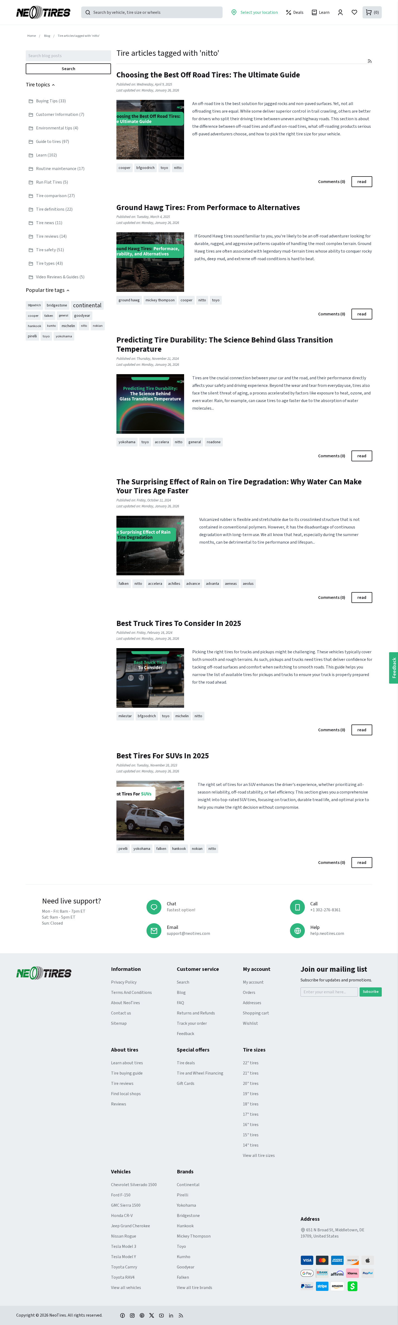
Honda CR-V (122, 1216)
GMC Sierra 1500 (126, 1205)
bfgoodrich (34, 305)
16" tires (251, 1125)
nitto (84, 326)
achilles (174, 583)
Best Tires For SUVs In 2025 (162, 756)
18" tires (251, 1104)
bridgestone (57, 305)
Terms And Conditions (131, 993)
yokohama (64, 336)
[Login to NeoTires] (340, 12)
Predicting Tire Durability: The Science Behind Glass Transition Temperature (224, 345)
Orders (249, 993)
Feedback (185, 1034)
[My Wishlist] (354, 12)
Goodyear (185, 1267)
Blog (181, 993)
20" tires (251, 1083)
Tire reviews (122, 1083)
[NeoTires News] (181, 1315)
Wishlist (250, 1023)
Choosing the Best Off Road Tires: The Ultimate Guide (208, 75)
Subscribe (371, 991)
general (63, 316)
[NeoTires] (63, 973)
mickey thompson (160, 300)
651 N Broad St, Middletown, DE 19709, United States (332, 1233)
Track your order (192, 1023)
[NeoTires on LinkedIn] (171, 1315)
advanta (212, 583)
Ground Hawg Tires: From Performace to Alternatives (208, 207)
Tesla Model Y (123, 1257)
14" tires (251, 1145)
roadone (214, 442)
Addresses (252, 1003)
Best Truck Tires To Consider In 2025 (178, 623)
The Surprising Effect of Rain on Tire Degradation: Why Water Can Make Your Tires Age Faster (239, 487)
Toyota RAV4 (123, 1277)
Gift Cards (185, 1083)
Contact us (121, 1013)
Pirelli (182, 1195)
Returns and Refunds (196, 1013)
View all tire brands (194, 1288)
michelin (68, 326)
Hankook (185, 1226)
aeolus (248, 583)
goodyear (82, 315)
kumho (51, 326)
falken (48, 315)
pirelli (32, 336)
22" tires (251, 1063)
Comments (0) (331, 182)
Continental (188, 1185)
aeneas (231, 583)
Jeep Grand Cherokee (130, 1226)
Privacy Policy (123, 982)
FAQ (180, 1003)
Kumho (183, 1257)
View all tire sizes (259, 1155)
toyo (46, 336)
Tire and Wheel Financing (200, 1073)
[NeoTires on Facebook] (122, 1315)
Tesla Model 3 (123, 1246)
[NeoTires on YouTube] (161, 1315)
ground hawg (129, 300)
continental (87, 305)
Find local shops (126, 1094)
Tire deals (186, 1063)
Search (68, 69)
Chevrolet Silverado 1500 (134, 1185)
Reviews (118, 1104)
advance (193, 583)
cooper (33, 315)
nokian (98, 326)
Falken (183, 1277)
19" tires (251, 1094)
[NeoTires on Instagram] (132, 1315)
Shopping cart (256, 1013)
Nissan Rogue (123, 1236)
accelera (162, 442)
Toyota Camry (124, 1267)
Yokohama (186, 1205)
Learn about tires (127, 1063)
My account (253, 982)
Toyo (181, 1246)
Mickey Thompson (194, 1236)
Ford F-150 (121, 1195)
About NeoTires (125, 1003)
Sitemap (119, 1023)
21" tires (251, 1073)
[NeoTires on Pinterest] (142, 1315)
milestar (125, 716)
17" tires (251, 1114)
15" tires (251, 1135)
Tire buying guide (127, 1073)
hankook (34, 326)
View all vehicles (126, 1288)
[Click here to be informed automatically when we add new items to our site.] (369, 61)
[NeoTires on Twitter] (151, 1315)
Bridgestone (188, 1216)
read (361, 182)
